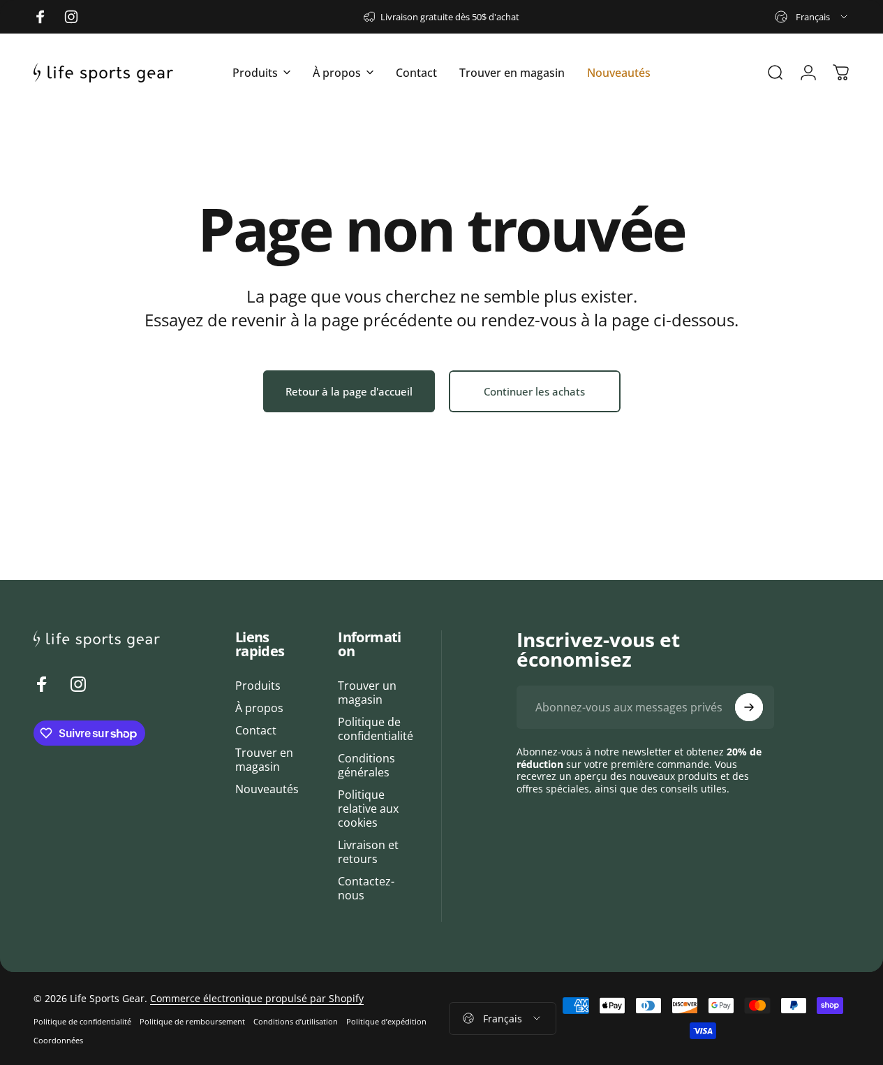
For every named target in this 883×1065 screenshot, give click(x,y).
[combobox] (812, 17)
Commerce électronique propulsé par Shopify (257, 998)
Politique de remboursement (192, 1021)
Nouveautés (267, 789)
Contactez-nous (366, 888)
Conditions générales (366, 765)
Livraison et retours (368, 852)
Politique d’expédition (386, 1021)
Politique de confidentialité (375, 729)
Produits (258, 686)
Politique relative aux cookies (368, 808)
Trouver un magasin (367, 693)
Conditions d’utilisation (295, 1021)
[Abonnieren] (749, 707)
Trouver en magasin (264, 760)
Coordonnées (58, 1040)
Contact (255, 730)
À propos (259, 708)
